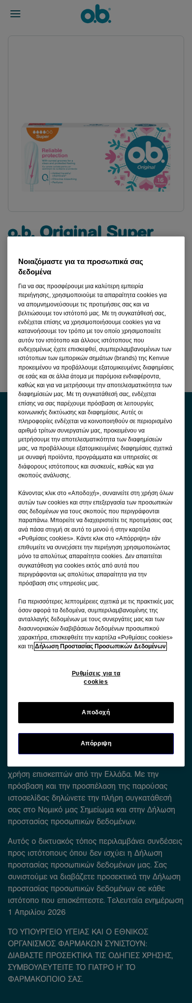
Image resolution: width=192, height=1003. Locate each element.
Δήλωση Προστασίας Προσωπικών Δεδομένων (100, 646)
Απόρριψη (96, 743)
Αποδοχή (96, 712)
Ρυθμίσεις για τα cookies (96, 677)
